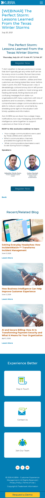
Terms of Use (28, 483)
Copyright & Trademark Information (22, 486)
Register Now (22, 63)
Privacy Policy (15, 483)
